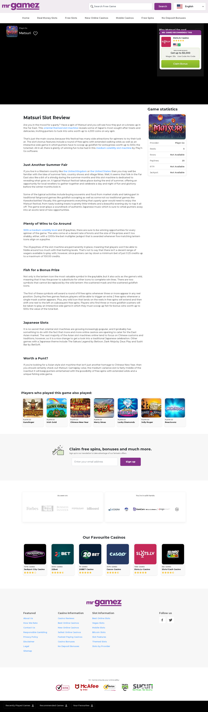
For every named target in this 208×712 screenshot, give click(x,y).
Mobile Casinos (125, 18)
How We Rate (30, 623)
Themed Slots (99, 641)
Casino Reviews (66, 618)
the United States (100, 171)
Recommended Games (52, 705)
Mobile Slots (98, 627)
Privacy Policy (30, 637)
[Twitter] (171, 620)
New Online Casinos (96, 18)
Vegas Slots (98, 623)
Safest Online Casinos (69, 632)
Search (163, 6)
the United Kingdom (75, 171)
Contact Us (29, 627)
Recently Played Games (18, 705)
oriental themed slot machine (61, 128)
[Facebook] (162, 620)
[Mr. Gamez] (26, 6)
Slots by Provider (101, 646)
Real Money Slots (47, 18)
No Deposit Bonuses (174, 18)
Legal (26, 646)
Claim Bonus (180, 63)
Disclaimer (28, 641)
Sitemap (27, 651)
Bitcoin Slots (99, 632)
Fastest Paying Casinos (70, 637)
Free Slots (71, 18)
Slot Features (99, 637)
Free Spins (147, 18)
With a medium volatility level (40, 230)
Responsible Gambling (35, 632)
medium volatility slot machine (114, 148)
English (189, 6)
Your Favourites (81, 705)
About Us (28, 618)
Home (25, 18)
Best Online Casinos (68, 623)
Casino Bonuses (66, 641)
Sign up (130, 461)
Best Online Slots (101, 618)
